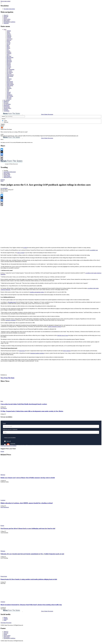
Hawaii (8, 44)
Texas (8, 89)
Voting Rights (7, 175)
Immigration (6, 105)
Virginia (8, 93)
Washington (9, 94)
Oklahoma (9, 78)
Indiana (8, 48)
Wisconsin (9, 97)
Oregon (8, 80)
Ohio (8, 77)
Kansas (8, 50)
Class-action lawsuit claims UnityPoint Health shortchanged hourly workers (24, 404)
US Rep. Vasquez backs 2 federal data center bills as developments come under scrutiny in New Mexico (32, 411)
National (9, 65)
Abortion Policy (7, 108)
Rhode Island (10, 82)
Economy (6, 109)
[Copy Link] (51, 159)
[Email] (51, 156)
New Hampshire (10, 69)
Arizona (8, 33)
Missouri (9, 62)
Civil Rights (6, 111)
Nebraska (9, 66)
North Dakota (10, 76)
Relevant (6, 122)
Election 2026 (7, 174)
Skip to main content (5, 1)
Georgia (8, 42)
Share (2, 192)
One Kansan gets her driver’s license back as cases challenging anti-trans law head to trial (28, 528)
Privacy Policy (7, 19)
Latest (5, 120)
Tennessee (9, 88)
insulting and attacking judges (37, 292)
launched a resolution (11, 320)
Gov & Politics (7, 104)
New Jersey (9, 70)
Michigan (9, 58)
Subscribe (6, 16)
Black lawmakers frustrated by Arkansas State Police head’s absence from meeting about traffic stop (31, 604)
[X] (51, 152)
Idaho (8, 45)
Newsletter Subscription (9, 8)
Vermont (9, 92)
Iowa (8, 49)
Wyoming (9, 98)
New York (9, 73)
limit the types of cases (62, 335)
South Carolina (10, 84)
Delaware (9, 40)
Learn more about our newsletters (8, 445)
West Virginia (10, 96)
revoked (25, 247)
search (3, 116)
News (2, 181)
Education (6, 102)
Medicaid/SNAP (7, 177)
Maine (8, 54)
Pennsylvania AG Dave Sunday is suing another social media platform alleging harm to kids (29, 579)
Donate (5, 17)
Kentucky (9, 52)
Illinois (8, 46)
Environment (7, 106)
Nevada (8, 68)
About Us (6, 15)
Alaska (8, 32)
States (5, 29)
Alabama (9, 30)
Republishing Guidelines (9, 21)
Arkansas (9, 34)
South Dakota (10, 85)
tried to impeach (67, 350)
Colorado (9, 37)
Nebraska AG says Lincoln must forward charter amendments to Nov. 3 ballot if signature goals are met (32, 554)
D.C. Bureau (7, 100)
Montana (9, 64)
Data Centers (7, 173)
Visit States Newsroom (6, 622)
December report (12, 302)
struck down (22, 350)
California (9, 36)
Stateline (9, 86)
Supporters (6, 23)
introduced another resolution (37, 353)
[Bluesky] (51, 149)
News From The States (7, 378)
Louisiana (9, 53)
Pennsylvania (10, 81)
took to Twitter (20, 252)
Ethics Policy (7, 20)
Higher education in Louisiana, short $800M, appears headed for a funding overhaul (27, 503)
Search (2, 124)
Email (5, 620)
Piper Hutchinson (5, 507)
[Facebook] (51, 154)
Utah (8, 90)
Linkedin (6, 618)
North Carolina (10, 74)
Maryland (9, 56)
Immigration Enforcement (10, 171)
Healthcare (6, 101)
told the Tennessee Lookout (54, 326)
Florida (8, 41)
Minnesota (9, 60)
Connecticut (9, 38)
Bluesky (5, 617)
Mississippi (9, 61)
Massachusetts (10, 57)
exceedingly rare (94, 250)
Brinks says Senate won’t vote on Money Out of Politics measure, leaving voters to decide (28, 477)
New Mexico (10, 72)
